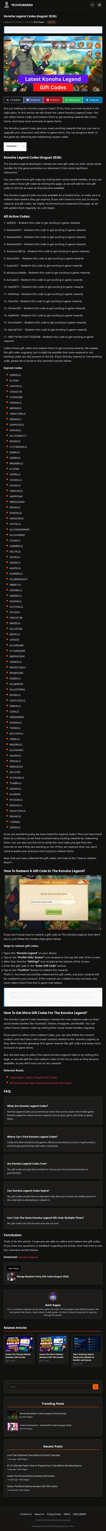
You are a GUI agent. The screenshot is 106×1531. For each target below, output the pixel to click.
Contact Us (26, 1514)
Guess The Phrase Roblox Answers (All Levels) (18, 1355)
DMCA (67, 1514)
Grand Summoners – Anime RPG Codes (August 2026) (45, 1425)
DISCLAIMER (79, 1514)
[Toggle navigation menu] (99, 5)
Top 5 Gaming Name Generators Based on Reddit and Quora (83, 1357)
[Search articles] (92, 5)
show (20, 146)
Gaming (51, 22)
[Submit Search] (95, 1386)
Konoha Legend (27, 1257)
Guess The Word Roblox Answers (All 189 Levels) (51, 1355)
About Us (39, 1514)
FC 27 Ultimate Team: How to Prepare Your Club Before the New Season (44, 1465)
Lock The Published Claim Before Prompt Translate (33, 1455)
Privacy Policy (54, 1514)
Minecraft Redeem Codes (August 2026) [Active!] (43, 1413)
